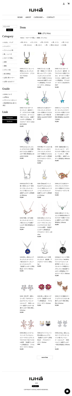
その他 (64, 45)
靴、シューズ (8, 54)
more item (45, 357)
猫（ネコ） (24, 42)
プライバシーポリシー (10, 100)
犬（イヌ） (34, 42)
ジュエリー (7, 46)
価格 (5, 66)
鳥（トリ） (56, 42)
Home (22, 37)
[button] (38, 17)
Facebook (9, 121)
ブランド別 (7, 70)
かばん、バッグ (8, 42)
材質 (5, 62)
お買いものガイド (9, 81)
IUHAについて (8, 94)
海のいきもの (55, 45)
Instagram (9, 118)
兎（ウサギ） (45, 42)
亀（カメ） (39, 45)
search (10, 30)
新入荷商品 (7, 73)
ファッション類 (8, 50)
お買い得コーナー (9, 77)
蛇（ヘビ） (66, 42)
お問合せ (6, 97)
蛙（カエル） (29, 45)
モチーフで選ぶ (30, 37)
